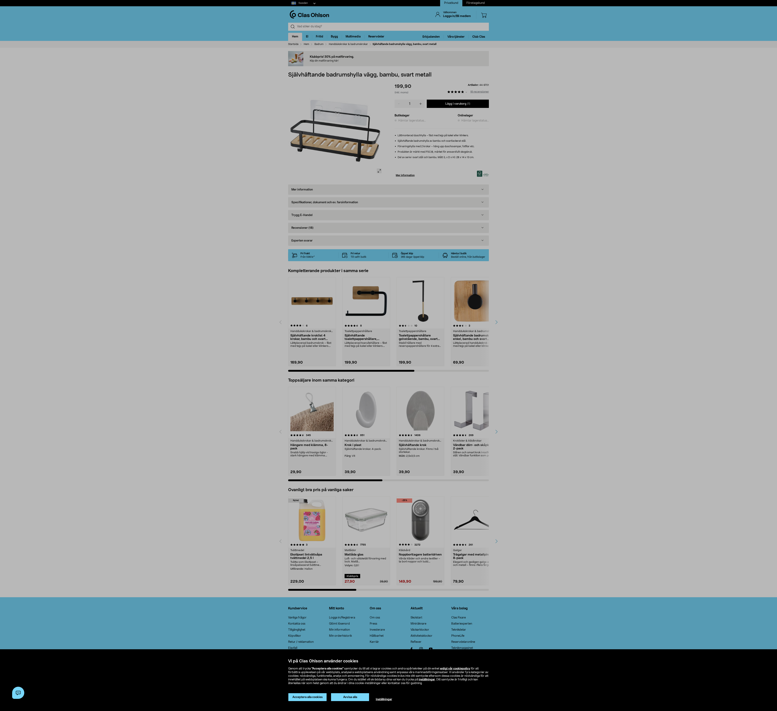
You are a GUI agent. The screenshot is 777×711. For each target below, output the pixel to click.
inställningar (427, 679)
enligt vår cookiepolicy (455, 668)
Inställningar (384, 699)
